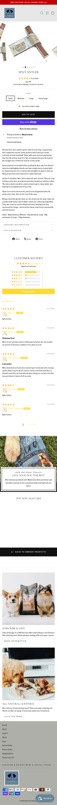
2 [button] (27, 424)
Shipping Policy (8, 753)
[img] (8, 309)
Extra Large (43, 98)
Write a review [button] (28, 291)
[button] (25, 78)
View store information (14, 142)
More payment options (28, 128)
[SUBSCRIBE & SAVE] (28, 599)
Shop (4, 741)
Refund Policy (7, 745)
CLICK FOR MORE (13, 716)
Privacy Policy (7, 749)
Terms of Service (8, 757)
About (4, 737)
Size (28, 93)
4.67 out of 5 (35, 263)
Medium (21, 98)
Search (4, 725)
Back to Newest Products (30, 552)
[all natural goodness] (28, 674)
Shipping (25, 84)
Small (10, 98)
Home (4, 729)
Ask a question (12, 230)
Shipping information (17, 225)
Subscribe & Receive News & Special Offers (26, 765)
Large (31, 98)
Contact (5, 733)
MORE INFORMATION (15, 641)
